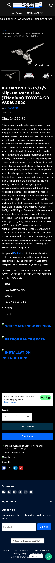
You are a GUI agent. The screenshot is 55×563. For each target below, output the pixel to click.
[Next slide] (51, 76)
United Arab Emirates (26, 541)
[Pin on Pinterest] (21, 468)
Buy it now (27, 436)
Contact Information (21, 550)
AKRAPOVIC (11, 108)
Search (6, 550)
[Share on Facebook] (4, 468)
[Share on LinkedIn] (15, 468)
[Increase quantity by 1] (28, 416)
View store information (14, 452)
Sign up (44, 526)
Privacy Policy (19, 554)
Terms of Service (41, 550)
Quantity (5, 410)
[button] (10, 76)
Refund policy (36, 554)
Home (5, 30)
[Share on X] (9, 468)
